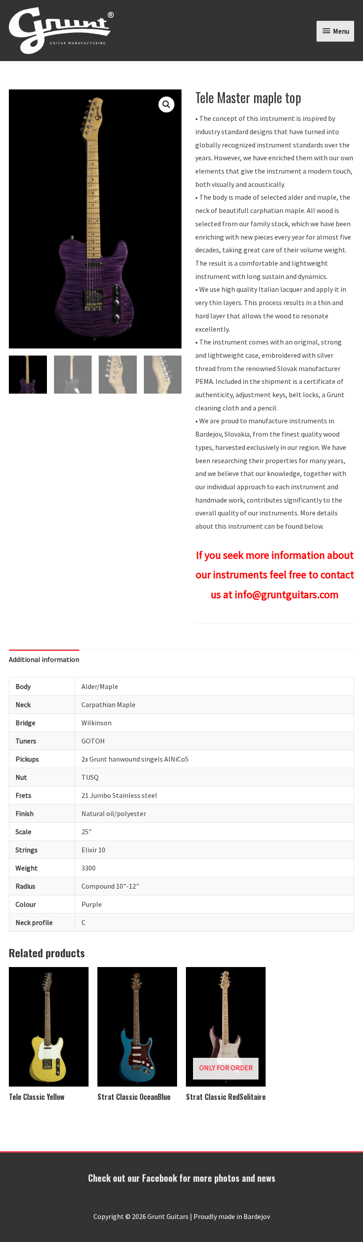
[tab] (44, 660)
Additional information (44, 659)
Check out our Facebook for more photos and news (181, 1177)
